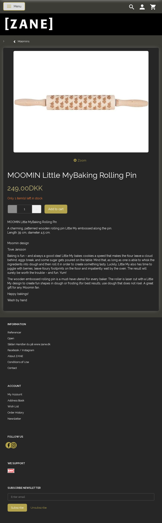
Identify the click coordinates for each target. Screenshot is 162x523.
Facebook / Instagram (21, 350)
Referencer (14, 332)
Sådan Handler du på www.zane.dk (29, 344)
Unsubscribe (39, 507)
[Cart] (153, 6)
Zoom (82, 160)
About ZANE (15, 356)
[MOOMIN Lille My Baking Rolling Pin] (81, 101)
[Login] (142, 6)
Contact (12, 368)
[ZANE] (28, 24)
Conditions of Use (18, 362)
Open (11, 338)
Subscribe (17, 507)
